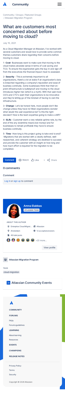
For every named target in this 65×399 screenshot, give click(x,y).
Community (20, 4)
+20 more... (41, 240)
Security (12, 374)
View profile (49, 247)
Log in (7, 181)
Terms (12, 370)
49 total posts (16, 235)
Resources (13, 340)
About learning (15, 335)
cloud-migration (11, 272)
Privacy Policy (15, 366)
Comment (9, 160)
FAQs (11, 320)
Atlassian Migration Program (18, 18)
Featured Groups (33, 14)
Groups (19, 14)
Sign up (17, 181)
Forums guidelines (16, 325)
